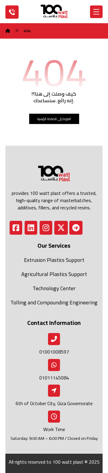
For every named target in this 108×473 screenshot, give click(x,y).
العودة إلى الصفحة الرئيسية (54, 119)
